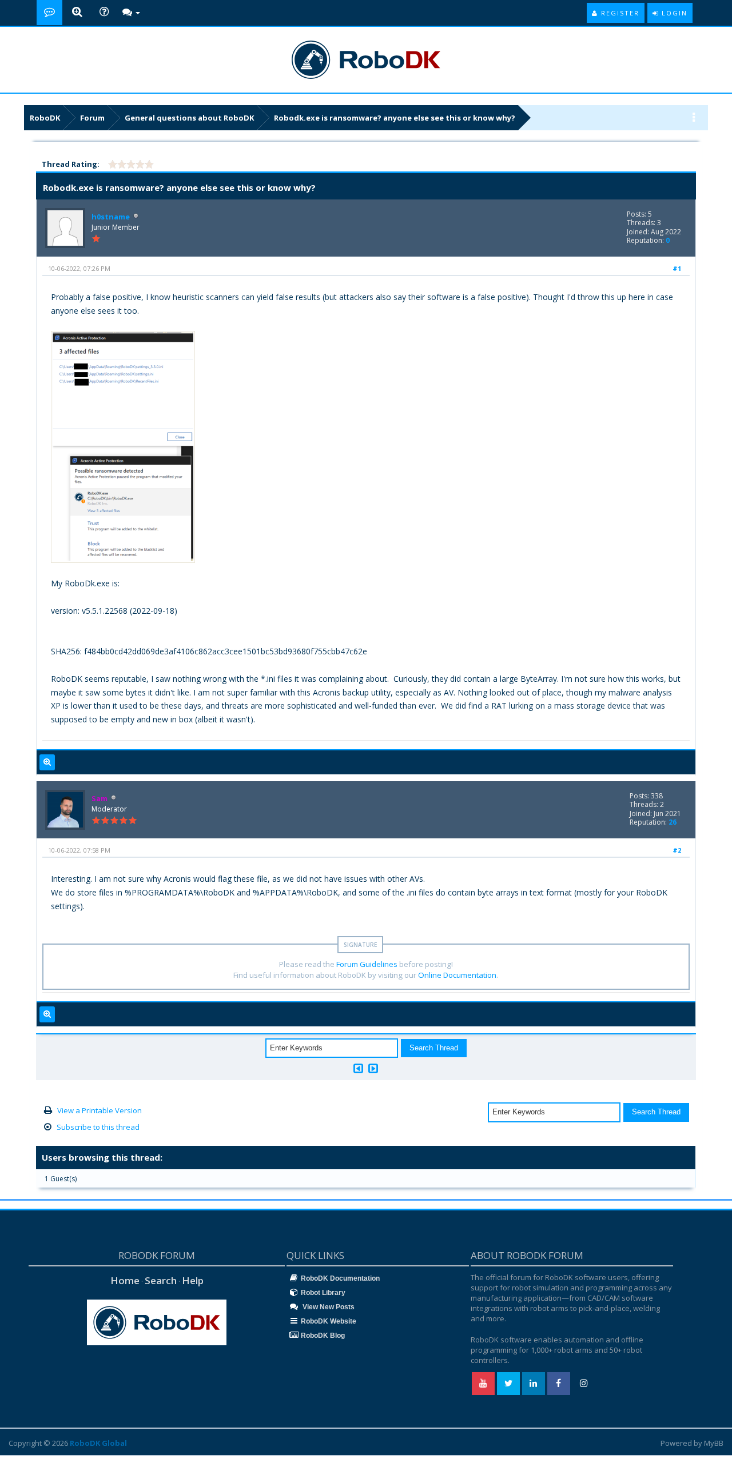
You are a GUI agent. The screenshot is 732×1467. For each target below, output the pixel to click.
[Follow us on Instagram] (583, 1383)
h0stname (111, 216)
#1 (677, 268)
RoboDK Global (98, 1443)
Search (161, 1280)
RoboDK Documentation (340, 1278)
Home (125, 1280)
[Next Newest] (373, 1068)
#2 (677, 850)
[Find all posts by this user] (47, 762)
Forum (92, 118)
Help (193, 1280)
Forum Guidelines (366, 964)
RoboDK (45, 118)
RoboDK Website (328, 1321)
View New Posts (328, 1307)
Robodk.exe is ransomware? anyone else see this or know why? (394, 118)
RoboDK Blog (323, 1336)
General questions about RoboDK (189, 118)
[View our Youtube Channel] (483, 1383)
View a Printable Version (99, 1110)
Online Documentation (457, 975)
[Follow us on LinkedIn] (533, 1383)
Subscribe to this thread (98, 1127)
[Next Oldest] (358, 1068)
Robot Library (323, 1293)
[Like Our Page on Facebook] (558, 1383)
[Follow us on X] (508, 1383)
